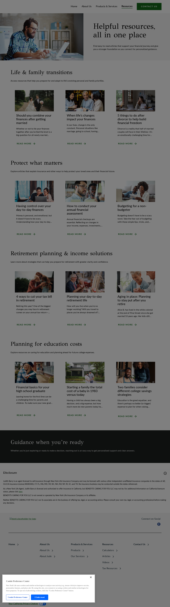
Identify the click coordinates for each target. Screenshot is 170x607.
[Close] (91, 577)
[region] (48, 588)
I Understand (40, 597)
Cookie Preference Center (17, 597)
